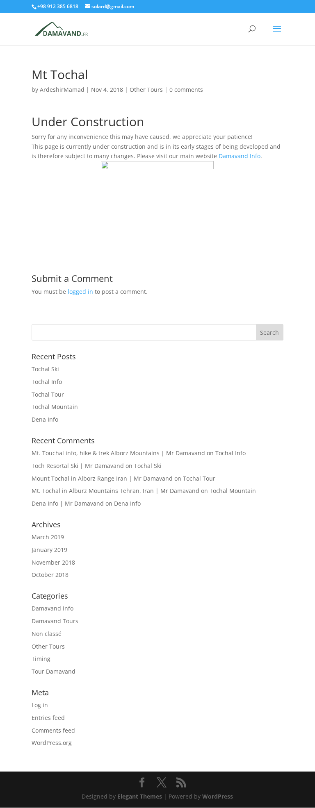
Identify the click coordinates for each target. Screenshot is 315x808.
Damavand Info (239, 156)
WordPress (217, 796)
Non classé (47, 634)
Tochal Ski (45, 369)
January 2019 (49, 550)
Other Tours (146, 89)
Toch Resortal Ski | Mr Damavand (78, 466)
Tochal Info (47, 382)
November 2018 (53, 562)
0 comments (186, 89)
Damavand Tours (55, 621)
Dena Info (45, 419)
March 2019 (48, 537)
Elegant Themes (139, 796)
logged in (80, 291)
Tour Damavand (53, 671)
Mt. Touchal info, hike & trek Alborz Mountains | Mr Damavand (118, 453)
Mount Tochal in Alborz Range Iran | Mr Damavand (102, 478)
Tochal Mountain (55, 407)
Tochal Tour (48, 394)
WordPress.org (52, 743)
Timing (41, 659)
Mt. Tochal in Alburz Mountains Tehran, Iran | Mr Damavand (115, 491)
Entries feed (48, 718)
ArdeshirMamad (62, 89)
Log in (40, 705)
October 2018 (50, 575)
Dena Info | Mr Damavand (68, 503)
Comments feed (53, 730)
